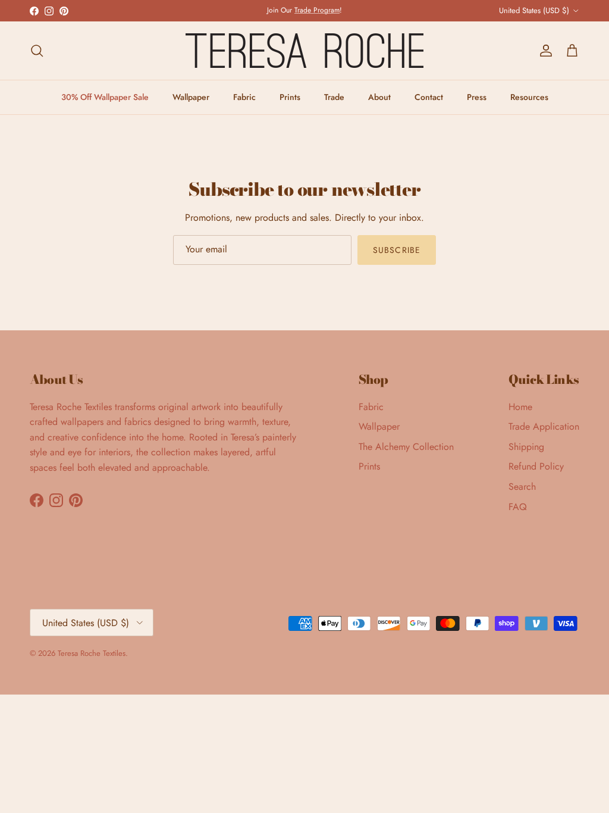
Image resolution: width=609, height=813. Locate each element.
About (379, 97)
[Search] (37, 50)
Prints (290, 97)
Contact (429, 97)
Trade (334, 97)
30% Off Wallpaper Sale (105, 97)
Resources (529, 97)
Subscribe (396, 250)
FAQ (517, 507)
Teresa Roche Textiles (91, 653)
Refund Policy (536, 466)
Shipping (526, 447)
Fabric (244, 97)
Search (522, 486)
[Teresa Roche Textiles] (304, 50)
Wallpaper (190, 97)
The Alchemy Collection (406, 447)
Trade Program (317, 10)
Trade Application (543, 426)
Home (520, 407)
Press (476, 97)
